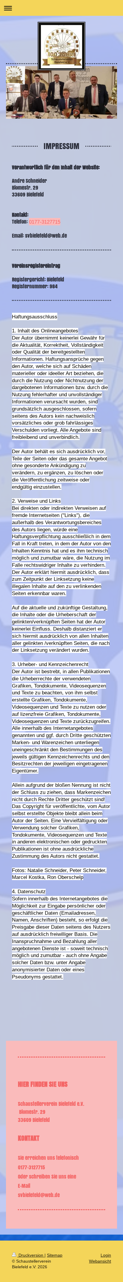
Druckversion (30, 1255)
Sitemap (54, 1255)
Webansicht (100, 1261)
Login (106, 1255)
